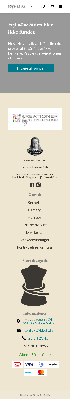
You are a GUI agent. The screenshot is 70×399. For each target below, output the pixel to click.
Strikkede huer (35, 225)
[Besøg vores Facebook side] (32, 186)
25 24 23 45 (38, 338)
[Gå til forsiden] (16, 6)
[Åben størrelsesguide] (35, 286)
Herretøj (35, 217)
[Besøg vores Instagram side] (38, 186)
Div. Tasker (35, 232)
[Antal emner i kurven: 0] (52, 6)
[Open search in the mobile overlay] (30, 6)
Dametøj (35, 210)
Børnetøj (35, 202)
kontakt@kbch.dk (38, 330)
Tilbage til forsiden (30, 68)
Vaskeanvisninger (35, 239)
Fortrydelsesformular (35, 247)
